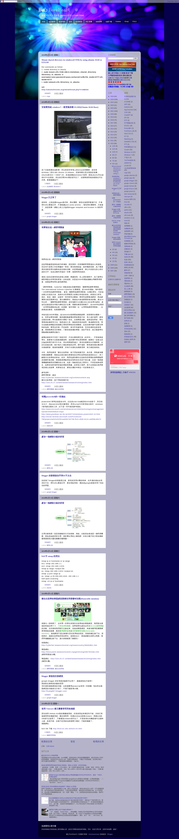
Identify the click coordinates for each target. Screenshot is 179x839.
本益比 (117, 78)
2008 (112, 268)
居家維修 (127, 246)
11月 (114, 149)
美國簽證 (127, 299)
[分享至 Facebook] (60, 93)
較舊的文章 (98, 741)
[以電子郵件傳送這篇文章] (55, 93)
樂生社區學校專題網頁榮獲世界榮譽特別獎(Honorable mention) (70, 599)
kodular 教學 (128, 199)
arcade (126, 165)
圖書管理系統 (51, 735)
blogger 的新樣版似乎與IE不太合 (57, 475)
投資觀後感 (128, 265)
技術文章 (50, 426)
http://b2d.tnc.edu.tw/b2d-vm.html (67, 729)
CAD (126, 112)
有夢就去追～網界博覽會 (53, 227)
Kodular (118, 21)
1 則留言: (48, 183)
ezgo (48, 96)
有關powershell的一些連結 (53, 396)
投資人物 (127, 262)
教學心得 (50, 468)
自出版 (126, 302)
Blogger (110, 834)
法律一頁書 (128, 275)
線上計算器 (128, 297)
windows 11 (128, 218)
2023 (112, 105)
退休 (70, 22)
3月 (113, 255)
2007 (112, 271)
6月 (113, 164)
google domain (129, 186)
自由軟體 (50, 186)
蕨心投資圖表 (128, 313)
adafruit (126, 163)
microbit (126, 204)
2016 (112, 126)
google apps (128, 178)
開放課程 (127, 334)
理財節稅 (127, 281)
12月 (114, 146)
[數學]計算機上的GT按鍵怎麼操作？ (61, 809)
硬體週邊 (127, 291)
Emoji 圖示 (127, 128)
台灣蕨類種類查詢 (115, 75)
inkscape (127, 196)
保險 (125, 223)
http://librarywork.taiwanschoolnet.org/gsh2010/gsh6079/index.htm (70, 652)
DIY (125, 117)
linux (125, 202)
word (126, 220)
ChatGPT (127, 115)
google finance (129, 188)
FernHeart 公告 (129, 131)
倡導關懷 (127, 226)
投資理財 (62, 22)
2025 (112, 99)
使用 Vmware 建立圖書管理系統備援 (58, 708)
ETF (125, 120)
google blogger (52, 216)
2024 (112, 102)
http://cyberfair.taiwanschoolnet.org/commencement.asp (66, 377)
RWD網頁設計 (129, 147)
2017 (112, 123)
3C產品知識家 (129, 96)
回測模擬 (79, 22)
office (126, 207)
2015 (112, 129)
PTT (125, 144)
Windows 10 (128, 152)
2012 (112, 137)
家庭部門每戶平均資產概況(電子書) (119, 84)
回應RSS (118, 279)
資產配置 (127, 326)
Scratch (126, 149)
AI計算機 (89, 22)
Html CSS (127, 133)
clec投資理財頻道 (130, 168)
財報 (125, 323)
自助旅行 (127, 305)
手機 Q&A (127, 254)
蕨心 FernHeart (54, 10)
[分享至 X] (59, 93)
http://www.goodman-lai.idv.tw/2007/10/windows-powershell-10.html (71, 414)
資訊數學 (52, 22)
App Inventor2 (129, 110)
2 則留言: (48, 732)
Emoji (127, 21)
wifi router (127, 215)
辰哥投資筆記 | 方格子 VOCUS (122, 372)
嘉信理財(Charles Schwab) (130, 237)
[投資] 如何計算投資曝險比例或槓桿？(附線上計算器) (58, 786)
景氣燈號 (127, 273)
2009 (112, 265)
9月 (113, 155)
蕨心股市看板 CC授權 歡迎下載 (120, 73)
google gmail (128, 191)
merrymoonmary (94, 834)
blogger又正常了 (49, 197)
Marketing (127, 139)
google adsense (129, 175)
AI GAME (127, 102)
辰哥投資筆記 (128, 329)
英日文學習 (128, 310)
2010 (112, 143)
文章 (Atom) (50, 746)
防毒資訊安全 (128, 336)
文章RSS (111, 279)
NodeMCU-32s (129, 141)
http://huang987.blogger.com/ (54, 691)
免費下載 (109, 22)
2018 (112, 120)
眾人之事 (127, 289)
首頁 (43, 22)
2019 (112, 117)
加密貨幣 (99, 22)
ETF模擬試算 (128, 123)
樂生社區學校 (59, 389)
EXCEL (126, 125)
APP (125, 104)
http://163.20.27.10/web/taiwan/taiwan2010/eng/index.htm (67, 383)
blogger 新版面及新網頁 (52, 676)
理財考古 (127, 283)
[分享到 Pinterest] (62, 93)
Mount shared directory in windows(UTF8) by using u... (116, 169)
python (126, 210)
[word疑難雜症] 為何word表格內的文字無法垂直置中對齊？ (68, 798)
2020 (112, 114)
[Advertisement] (89, 37)
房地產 (126, 251)
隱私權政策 (127, 75)
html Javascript (129, 194)
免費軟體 (127, 228)
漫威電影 (127, 278)
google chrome (129, 183)
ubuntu (49, 588)
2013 (112, 135)
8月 (113, 158)
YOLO (134, 21)
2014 (112, 132)
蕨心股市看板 (128, 315)
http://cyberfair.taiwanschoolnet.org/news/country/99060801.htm (69, 645)
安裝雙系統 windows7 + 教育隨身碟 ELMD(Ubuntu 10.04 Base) (70, 107)
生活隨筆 (127, 286)
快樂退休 (127, 249)
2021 (112, 111)
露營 (125, 342)
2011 (112, 140)
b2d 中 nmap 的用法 (51, 556)
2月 (113, 258)
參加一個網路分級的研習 (53, 437)
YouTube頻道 (128, 160)
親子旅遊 (127, 318)
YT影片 (126, 157)
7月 (113, 161)
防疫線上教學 (128, 339)
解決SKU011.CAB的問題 (49, 755)
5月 (113, 249)
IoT (125, 136)
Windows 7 (57, 186)
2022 (112, 108)
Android (126, 107)
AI (125, 99)
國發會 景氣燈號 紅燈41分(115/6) (119, 80)
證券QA (126, 321)
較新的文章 (46, 741)
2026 (112, 96)
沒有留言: (48, 93)
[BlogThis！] (57, 93)
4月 (113, 252)
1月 (113, 261)
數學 (125, 270)
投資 (125, 259)
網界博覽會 (50, 389)
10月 (114, 152)
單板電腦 (127, 234)
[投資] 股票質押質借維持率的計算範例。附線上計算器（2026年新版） (64, 765)
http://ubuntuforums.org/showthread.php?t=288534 (65, 90)
